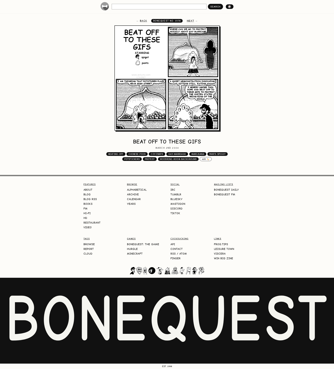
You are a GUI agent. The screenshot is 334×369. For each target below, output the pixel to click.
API (172, 244)
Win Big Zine (223, 258)
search (215, 6)
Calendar (134, 199)
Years (131, 203)
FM (86, 208)
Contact (176, 249)
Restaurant (92, 222)
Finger (175, 258)
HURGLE (132, 249)
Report (89, 249)
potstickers (132, 159)
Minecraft (135, 253)
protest (150, 159)
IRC (172, 189)
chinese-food (137, 154)
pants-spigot (217, 154)
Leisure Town (224, 249)
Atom (183, 253)
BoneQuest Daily (226, 189)
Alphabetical (137, 189)
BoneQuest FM (224, 194)
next (190, 20)
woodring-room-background (178, 159)
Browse (89, 244)
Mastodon (177, 203)
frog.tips (221, 244)
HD (85, 218)
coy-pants (157, 154)
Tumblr (175, 194)
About (88, 189)
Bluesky (176, 199)
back (143, 20)
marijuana (197, 154)
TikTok (175, 213)
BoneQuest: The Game (143, 244)
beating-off (115, 154)
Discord (176, 208)
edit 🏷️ (205, 159)
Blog (87, 194)
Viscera (220, 253)
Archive (133, 194)
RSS (173, 253)
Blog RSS (90, 199)
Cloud (88, 253)
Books (88, 203)
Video (88, 227)
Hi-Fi (87, 213)
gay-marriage (177, 154)
